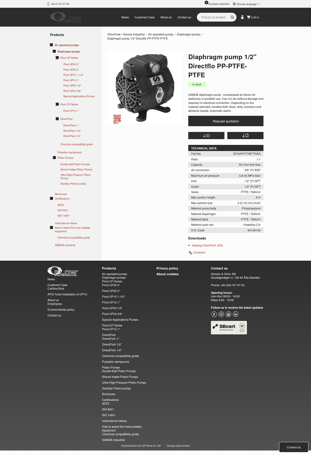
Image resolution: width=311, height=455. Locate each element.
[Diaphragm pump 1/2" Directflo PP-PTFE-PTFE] (145, 88)
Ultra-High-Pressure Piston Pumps (75, 176)
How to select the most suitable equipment (72, 229)
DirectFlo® (66, 119)
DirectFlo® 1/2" (72, 130)
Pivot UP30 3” (71, 64)
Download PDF (245, 135)
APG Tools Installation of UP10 (67, 294)
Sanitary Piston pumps (73, 183)
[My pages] (242, 17)
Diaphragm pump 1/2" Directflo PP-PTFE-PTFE (137, 38)
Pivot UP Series (69, 58)
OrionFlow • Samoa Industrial (126, 34)
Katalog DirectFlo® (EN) (207, 245)
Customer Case (145, 17)
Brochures (61, 194)
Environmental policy (61, 309)
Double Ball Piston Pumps (75, 164)
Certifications (62, 198)
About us (166, 17)
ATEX (61, 205)
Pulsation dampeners (70, 152)
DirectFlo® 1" (70, 125)
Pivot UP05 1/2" (72, 85)
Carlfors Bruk (56, 288)
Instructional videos (66, 223)
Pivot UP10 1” (71, 80)
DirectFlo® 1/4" (72, 136)
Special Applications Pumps (79, 96)
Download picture (206, 135)
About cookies (167, 274)
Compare (199, 252)
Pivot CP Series (69, 104)
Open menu (51, 44)
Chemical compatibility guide (76, 144)
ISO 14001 (64, 215)
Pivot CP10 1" (71, 111)
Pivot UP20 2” (71, 69)
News (125, 17)
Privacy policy (167, 268)
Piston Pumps (65, 157)
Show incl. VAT (154, 445)
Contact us (184, 17)
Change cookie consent (178, 445)
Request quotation (226, 121)
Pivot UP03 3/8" (72, 91)
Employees (55, 304)
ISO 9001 (63, 210)
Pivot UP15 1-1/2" (73, 75)
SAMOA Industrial (65, 245)
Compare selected (218, 4)
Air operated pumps (67, 45)
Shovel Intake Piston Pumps (76, 169)
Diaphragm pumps (69, 51)
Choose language (247, 4)
